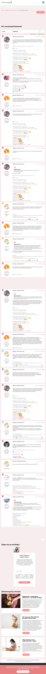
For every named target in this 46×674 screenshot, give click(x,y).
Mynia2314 (6, 211)
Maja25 (6, 504)
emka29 (6, 82)
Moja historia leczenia (16, 453)
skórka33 (7, 102)
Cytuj (37, 36)
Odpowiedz (40, 12)
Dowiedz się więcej (25, 668)
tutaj (16, 579)
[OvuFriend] (6, 3)
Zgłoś (43, 36)
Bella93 (6, 449)
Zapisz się (25, 582)
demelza (6, 358)
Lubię (40, 36)
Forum (2, 10)
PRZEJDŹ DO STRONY (23, 671)
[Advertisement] (23, 19)
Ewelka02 (7, 44)
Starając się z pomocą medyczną (11, 10)
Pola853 (6, 377)
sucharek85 (6, 482)
